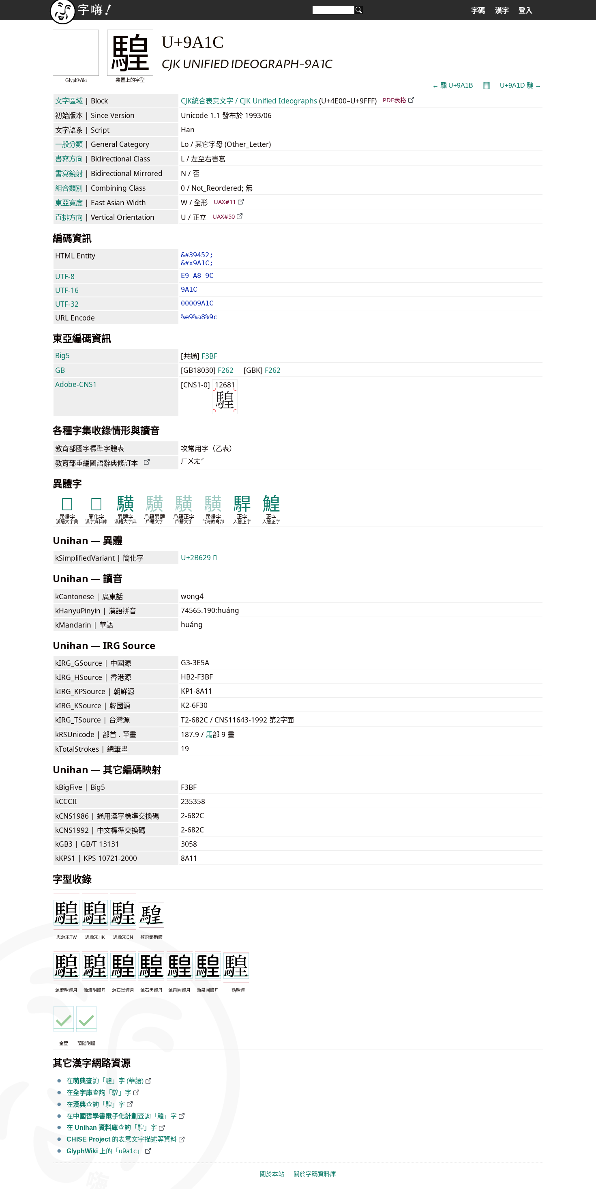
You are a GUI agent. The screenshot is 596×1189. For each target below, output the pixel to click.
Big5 (62, 355)
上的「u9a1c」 (104, 1151)
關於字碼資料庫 (315, 1174)
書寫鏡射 (69, 173)
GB (60, 370)
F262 (226, 370)
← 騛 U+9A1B (452, 85)
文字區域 (69, 100)
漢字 (502, 10)
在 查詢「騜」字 (111, 1127)
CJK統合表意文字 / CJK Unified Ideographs (249, 100)
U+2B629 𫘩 (199, 557)
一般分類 (69, 144)
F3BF (209, 356)
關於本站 (272, 1174)
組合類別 (69, 188)
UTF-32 (67, 304)
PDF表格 (394, 100)
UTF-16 (67, 290)
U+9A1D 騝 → (520, 85)
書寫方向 (69, 158)
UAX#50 (223, 216)
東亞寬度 (69, 202)
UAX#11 (225, 202)
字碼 (478, 10)
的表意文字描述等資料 (121, 1139)
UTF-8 (65, 276)
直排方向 (69, 217)
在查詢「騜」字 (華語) (105, 1080)
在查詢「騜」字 (98, 1092)
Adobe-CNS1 (76, 384)
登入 (525, 10)
